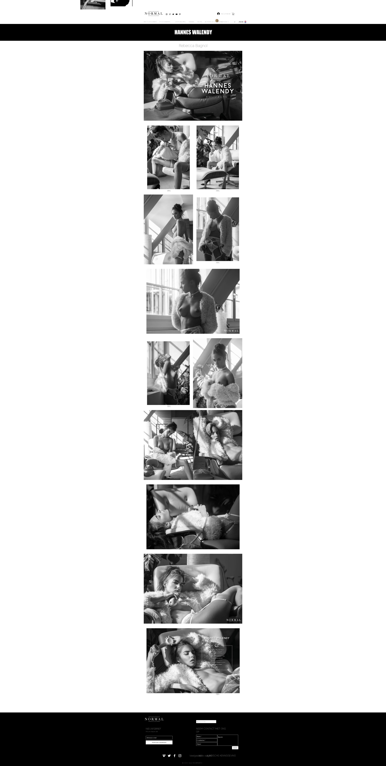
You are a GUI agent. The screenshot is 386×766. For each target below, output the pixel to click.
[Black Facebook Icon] (170, 14)
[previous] (147, 374)
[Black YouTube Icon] (177, 14)
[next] (238, 374)
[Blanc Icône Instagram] (180, 756)
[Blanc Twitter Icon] (169, 756)
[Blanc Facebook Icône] (175, 756)
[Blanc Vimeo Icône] (164, 756)
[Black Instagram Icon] (167, 14)
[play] (238, 693)
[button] (233, 14)
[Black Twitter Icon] (173, 14)
